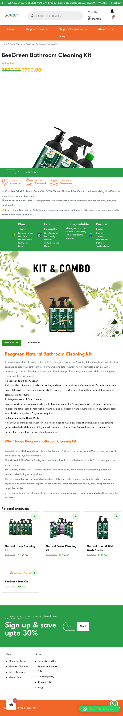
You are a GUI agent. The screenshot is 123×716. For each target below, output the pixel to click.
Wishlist (102, 3)
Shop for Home (34, 29)
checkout (116, 3)
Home (10, 29)
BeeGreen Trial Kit (16, 581)
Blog (62, 36)
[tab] (11, 343)
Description (11, 343)
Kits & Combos (16, 44)
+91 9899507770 (94, 18)
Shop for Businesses (71, 29)
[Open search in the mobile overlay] (55, 16)
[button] (99, 709)
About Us (104, 29)
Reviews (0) (34, 343)
